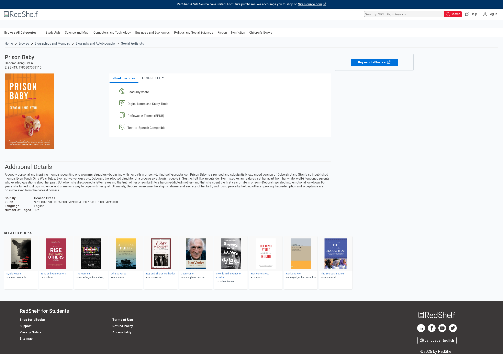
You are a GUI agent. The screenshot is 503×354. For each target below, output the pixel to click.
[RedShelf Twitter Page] (453, 331)
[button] (221, 92)
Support (25, 326)
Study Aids (53, 32)
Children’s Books (260, 32)
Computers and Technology (112, 32)
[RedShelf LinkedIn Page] (421, 331)
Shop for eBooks (32, 320)
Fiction (222, 32)
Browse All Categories (20, 32)
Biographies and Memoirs (52, 43)
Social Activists (132, 43)
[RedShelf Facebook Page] (432, 331)
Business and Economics (152, 32)
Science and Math (77, 32)
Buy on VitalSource (372, 62)
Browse (23, 43)
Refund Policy (122, 326)
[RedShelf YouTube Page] (442, 331)
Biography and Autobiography (95, 43)
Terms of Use (122, 320)
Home (9, 43)
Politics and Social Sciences (193, 32)
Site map (26, 338)
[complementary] (251, 256)
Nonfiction (238, 32)
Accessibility (121, 332)
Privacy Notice (30, 332)
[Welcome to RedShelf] (21, 14)
